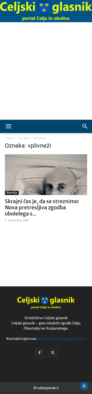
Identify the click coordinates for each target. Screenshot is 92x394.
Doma (9, 138)
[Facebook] (39, 353)
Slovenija (11, 192)
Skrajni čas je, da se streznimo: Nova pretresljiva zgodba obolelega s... (42, 207)
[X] (52, 353)
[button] (8, 126)
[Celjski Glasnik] (46, 11)
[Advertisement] (46, 71)
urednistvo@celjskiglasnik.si (62, 338)
